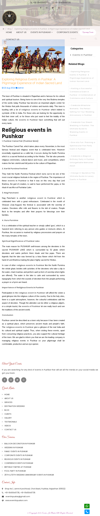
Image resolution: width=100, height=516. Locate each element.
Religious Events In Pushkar (17, 459)
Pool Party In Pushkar (15, 471)
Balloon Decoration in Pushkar (19, 443)
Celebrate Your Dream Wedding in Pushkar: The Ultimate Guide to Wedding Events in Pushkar (82, 128)
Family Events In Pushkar (16, 451)
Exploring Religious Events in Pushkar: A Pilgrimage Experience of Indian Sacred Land (82, 76)
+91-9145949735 (41, 2)
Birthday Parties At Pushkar (17, 467)
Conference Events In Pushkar (18, 463)
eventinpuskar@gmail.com (18, 496)
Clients (7, 414)
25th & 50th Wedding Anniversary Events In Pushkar (29, 474)
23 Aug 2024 (10, 88)
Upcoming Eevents (87, 32)
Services (8, 402)
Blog (6, 410)
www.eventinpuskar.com (16, 500)
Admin (20, 88)
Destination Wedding (14, 406)
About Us (21, 32)
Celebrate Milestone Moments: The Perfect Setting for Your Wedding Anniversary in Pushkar (82, 110)
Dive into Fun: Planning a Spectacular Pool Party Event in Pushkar (82, 145)
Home (9, 32)
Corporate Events (67, 32)
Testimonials (10, 421)
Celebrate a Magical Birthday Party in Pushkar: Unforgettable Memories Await (82, 161)
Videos (7, 425)
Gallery (8, 418)
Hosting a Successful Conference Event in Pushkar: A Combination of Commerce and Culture (83, 93)
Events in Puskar (49, 513)
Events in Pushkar (41, 32)
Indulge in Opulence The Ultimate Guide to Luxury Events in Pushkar (82, 176)
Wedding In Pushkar (13, 447)
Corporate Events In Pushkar (18, 455)
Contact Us (12, 39)
